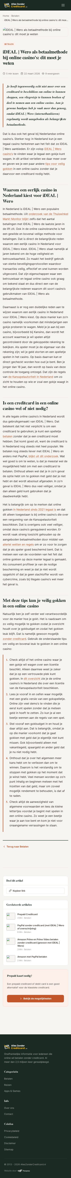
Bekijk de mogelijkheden (37, 998)
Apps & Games (12, 1091)
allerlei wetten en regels (18, 544)
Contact (8, 1114)
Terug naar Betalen (18, 846)
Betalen (15, 15)
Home (6, 15)
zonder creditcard (14, 638)
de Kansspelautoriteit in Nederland (30, 376)
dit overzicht (32, 678)
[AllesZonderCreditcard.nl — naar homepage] (16, 5)
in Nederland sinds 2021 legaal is (34, 509)
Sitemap (8, 1149)
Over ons (9, 1108)
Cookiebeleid (11, 1137)
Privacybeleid (11, 1131)
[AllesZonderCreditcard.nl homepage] (35, 1047)
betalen (7, 436)
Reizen (8, 1085)
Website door (10, 1170)
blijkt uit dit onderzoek (43, 456)
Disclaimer (10, 1143)
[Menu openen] (63, 5)
